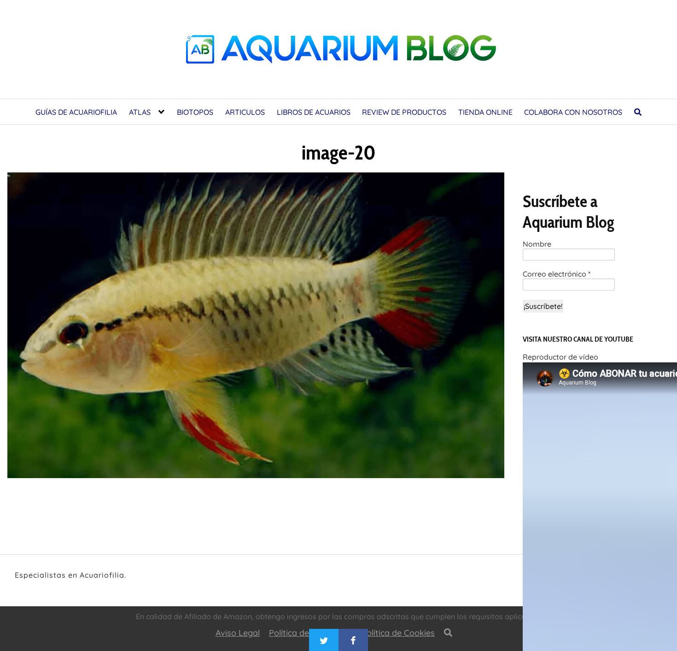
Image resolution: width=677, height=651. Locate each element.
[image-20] (255, 328)
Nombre (537, 244)
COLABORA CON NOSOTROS (573, 112)
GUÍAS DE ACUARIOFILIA (76, 112)
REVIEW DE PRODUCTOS (404, 112)
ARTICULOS (245, 112)
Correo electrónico (556, 274)
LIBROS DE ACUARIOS (313, 112)
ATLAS (140, 112)
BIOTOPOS (195, 112)
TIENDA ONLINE (485, 112)
